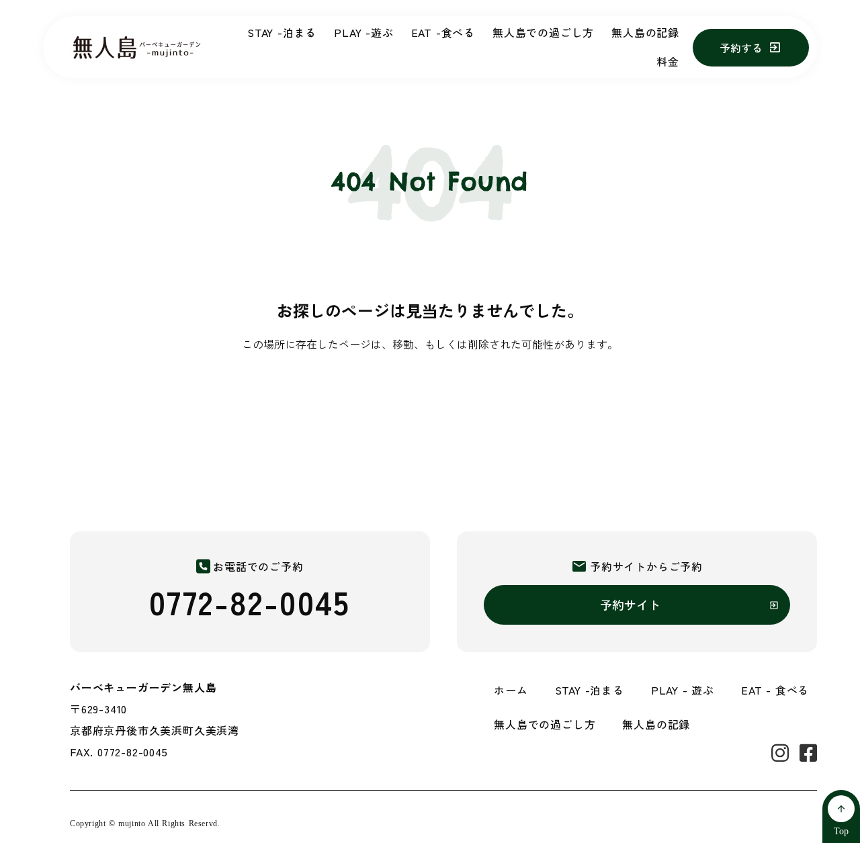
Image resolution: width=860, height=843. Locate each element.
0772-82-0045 (250, 601)
